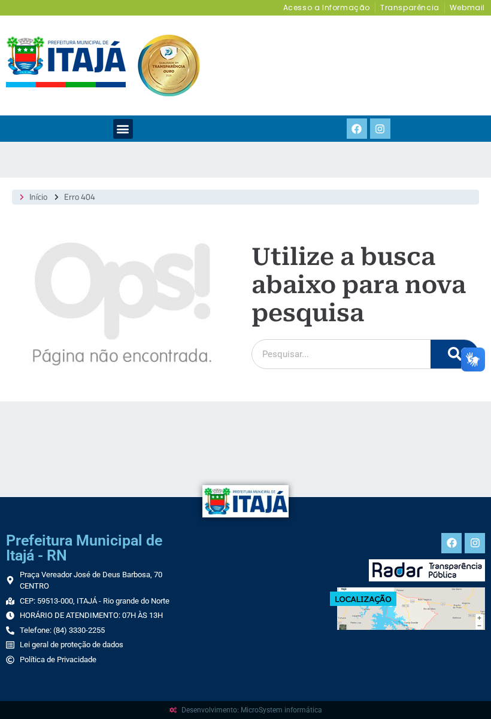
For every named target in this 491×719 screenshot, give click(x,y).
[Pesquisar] (454, 354)
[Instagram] (380, 128)
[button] (123, 129)
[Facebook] (357, 128)
